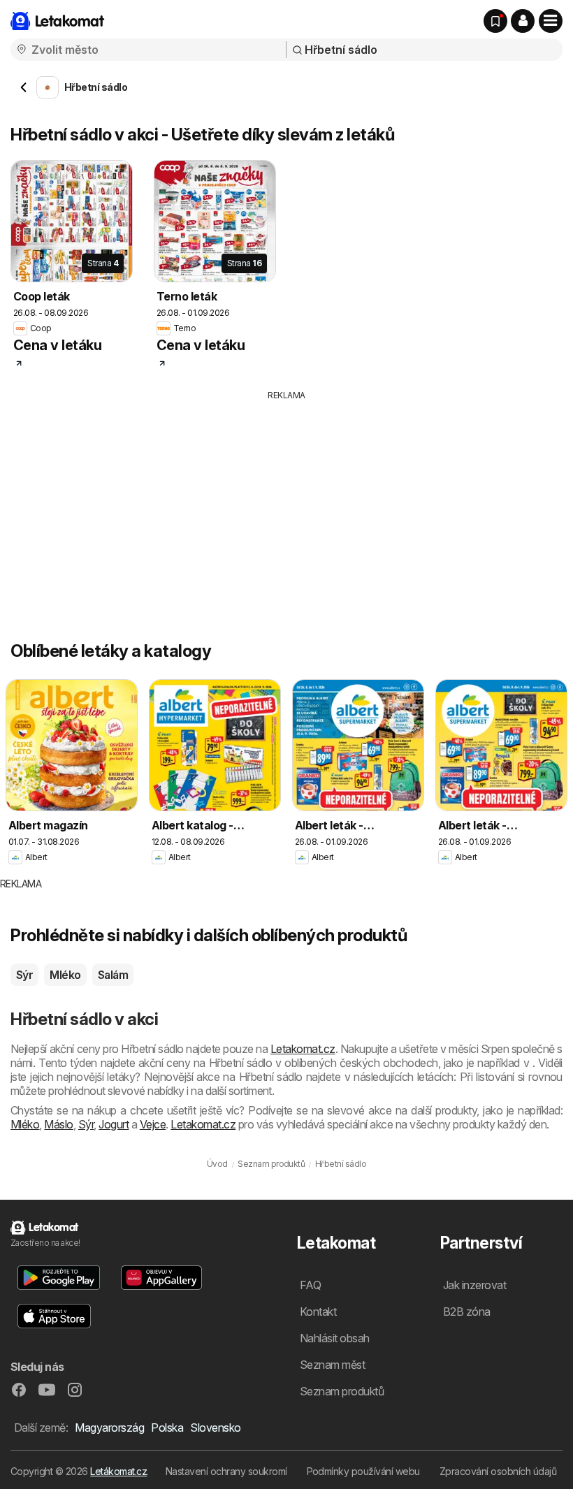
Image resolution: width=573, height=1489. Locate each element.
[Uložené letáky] (495, 21)
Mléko (65, 975)
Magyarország (109, 1427)
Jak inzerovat (474, 1285)
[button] (523, 21)
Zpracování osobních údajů (498, 1471)
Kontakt (318, 1312)
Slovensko (215, 1427)
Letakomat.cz (302, 1049)
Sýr (24, 975)
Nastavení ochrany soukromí (226, 1471)
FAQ (310, 1285)
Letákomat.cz (118, 1471)
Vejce (153, 1124)
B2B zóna (467, 1312)
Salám (113, 975)
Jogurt (114, 1124)
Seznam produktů (342, 1391)
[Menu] (551, 21)
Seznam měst (332, 1365)
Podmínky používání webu (363, 1471)
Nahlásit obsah (335, 1338)
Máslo (58, 1124)
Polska (167, 1427)
